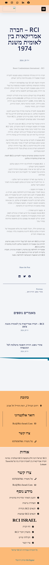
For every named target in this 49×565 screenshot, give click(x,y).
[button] (43, 9)
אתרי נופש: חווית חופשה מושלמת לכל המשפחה (24, 346)
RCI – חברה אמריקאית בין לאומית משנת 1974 (24, 325)
